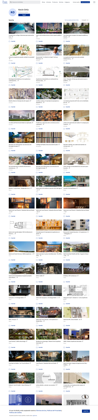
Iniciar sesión (76, 2)
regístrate (34, 415)
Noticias (61, 2)
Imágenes (67, 2)
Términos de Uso (41, 411)
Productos (55, 2)
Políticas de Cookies (15, 413)
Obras (43, 2)
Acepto (86, 411)
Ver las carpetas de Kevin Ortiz (72, 20)
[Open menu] (94, 2)
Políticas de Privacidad (54, 411)
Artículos (48, 2)
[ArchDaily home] (4, 2)
